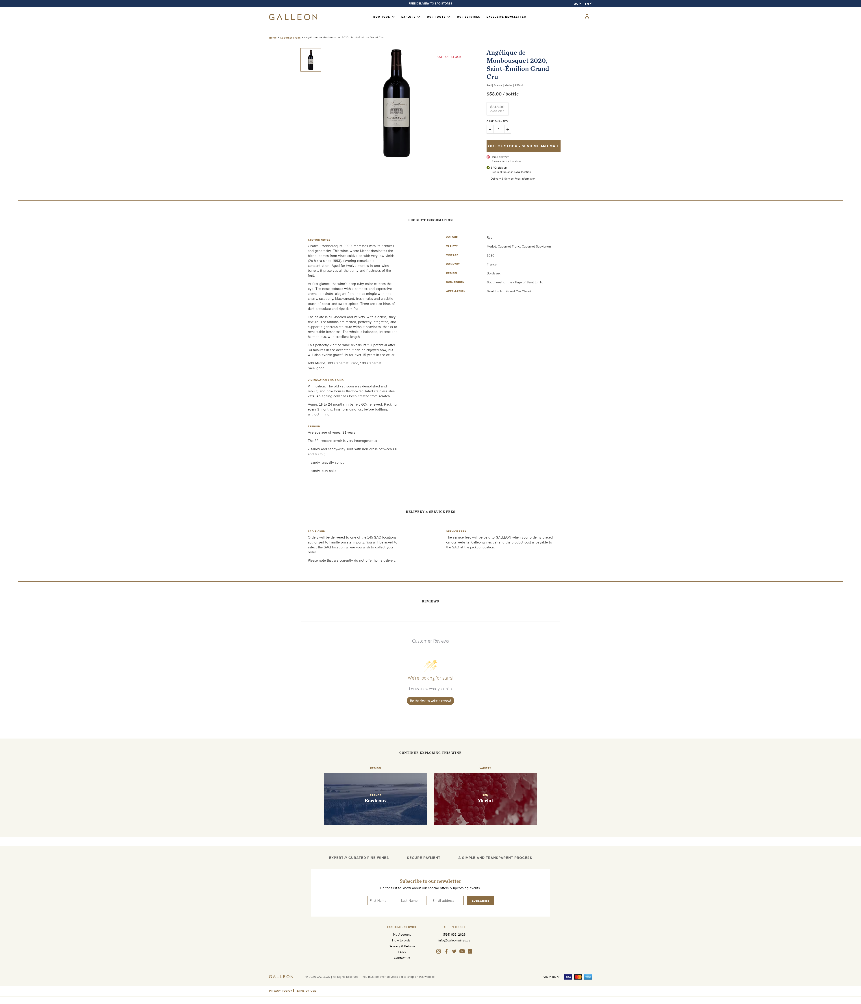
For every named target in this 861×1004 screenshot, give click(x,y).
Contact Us (402, 958)
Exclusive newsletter (506, 16)
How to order (402, 940)
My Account (402, 934)
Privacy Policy (280, 990)
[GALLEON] (293, 19)
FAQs (402, 952)
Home (273, 37)
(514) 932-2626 (454, 934)
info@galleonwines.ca (454, 940)
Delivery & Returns (402, 946)
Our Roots (436, 16)
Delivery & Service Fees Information (513, 178)
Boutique (381, 16)
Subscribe (480, 900)
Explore (408, 16)
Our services (468, 16)
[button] (310, 60)
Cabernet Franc (290, 37)
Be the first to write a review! (430, 701)
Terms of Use (305, 990)
